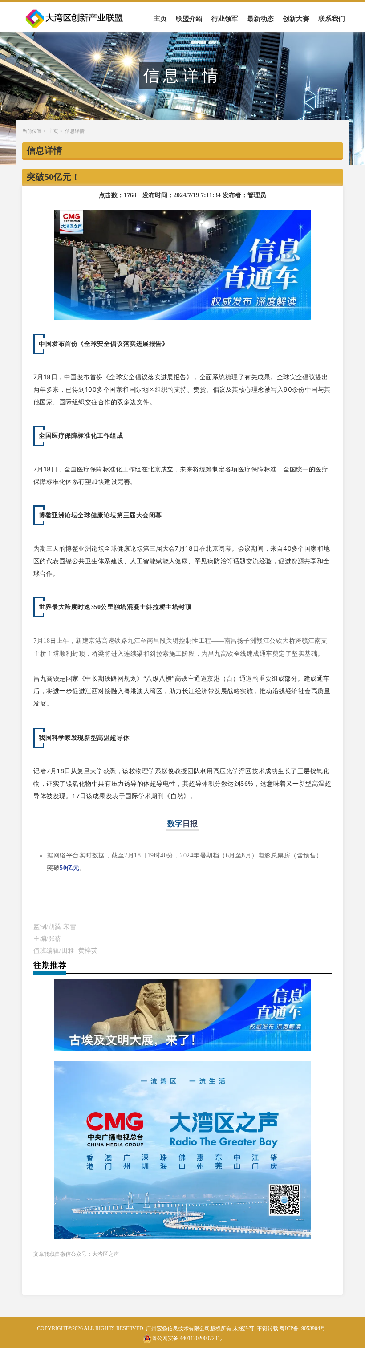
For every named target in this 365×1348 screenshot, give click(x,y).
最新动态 (260, 18)
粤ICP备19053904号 (302, 1328)
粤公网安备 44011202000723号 (187, 1338)
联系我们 (331, 18)
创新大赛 (296, 18)
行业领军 (224, 18)
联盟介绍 (189, 18)
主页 (160, 18)
